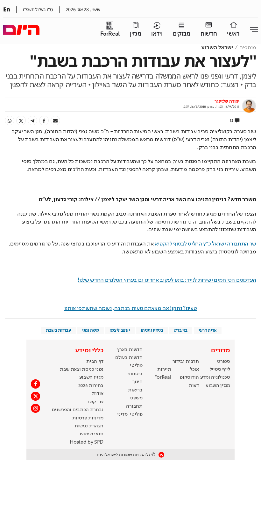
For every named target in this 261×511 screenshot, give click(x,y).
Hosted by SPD (86, 442)
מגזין (135, 34)
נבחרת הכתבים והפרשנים (77, 409)
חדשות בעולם (128, 357)
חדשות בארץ (130, 349)
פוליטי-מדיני (129, 414)
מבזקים (181, 34)
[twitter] (21, 120)
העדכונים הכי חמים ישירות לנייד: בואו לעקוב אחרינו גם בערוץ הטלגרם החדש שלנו (167, 280)
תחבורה (134, 406)
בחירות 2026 (91, 385)
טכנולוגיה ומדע (215, 377)
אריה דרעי (208, 330)
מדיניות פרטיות (87, 418)
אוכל (194, 369)
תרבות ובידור (186, 361)
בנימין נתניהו (152, 330)
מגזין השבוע (218, 385)
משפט (136, 398)
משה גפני (90, 330)
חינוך (137, 381)
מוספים (247, 48)
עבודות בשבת (58, 330)
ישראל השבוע (217, 48)
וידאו (156, 34)
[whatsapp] (9, 120)
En (6, 9)
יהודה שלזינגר (227, 101)
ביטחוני (135, 373)
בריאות (135, 390)
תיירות (164, 369)
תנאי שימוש (91, 434)
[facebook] (44, 120)
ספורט (223, 361)
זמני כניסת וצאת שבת (81, 369)
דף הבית (94, 361)
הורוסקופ (189, 377)
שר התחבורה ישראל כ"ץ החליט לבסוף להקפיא (205, 244)
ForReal (110, 34)
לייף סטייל (220, 369)
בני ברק (180, 330)
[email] (55, 120)
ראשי (233, 34)
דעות (194, 385)
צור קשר (95, 401)
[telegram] (32, 120)
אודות (97, 393)
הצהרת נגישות (88, 426)
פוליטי (136, 365)
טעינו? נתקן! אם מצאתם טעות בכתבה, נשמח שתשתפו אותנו (130, 308)
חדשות (209, 34)
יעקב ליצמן (120, 330)
